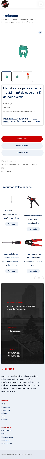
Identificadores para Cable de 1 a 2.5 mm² (20, 120)
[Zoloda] (5, 4)
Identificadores (28, 22)
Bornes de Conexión (9, 19)
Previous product (36, 278)
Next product (41, 278)
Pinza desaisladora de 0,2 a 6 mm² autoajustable (33, 219)
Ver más (11, 224)
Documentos (22, 153)
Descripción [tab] (22, 139)
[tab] (22, 146)
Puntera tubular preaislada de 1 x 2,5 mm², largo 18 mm (11, 214)
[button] (40, 32)
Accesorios (15, 22)
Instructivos (22, 146)
